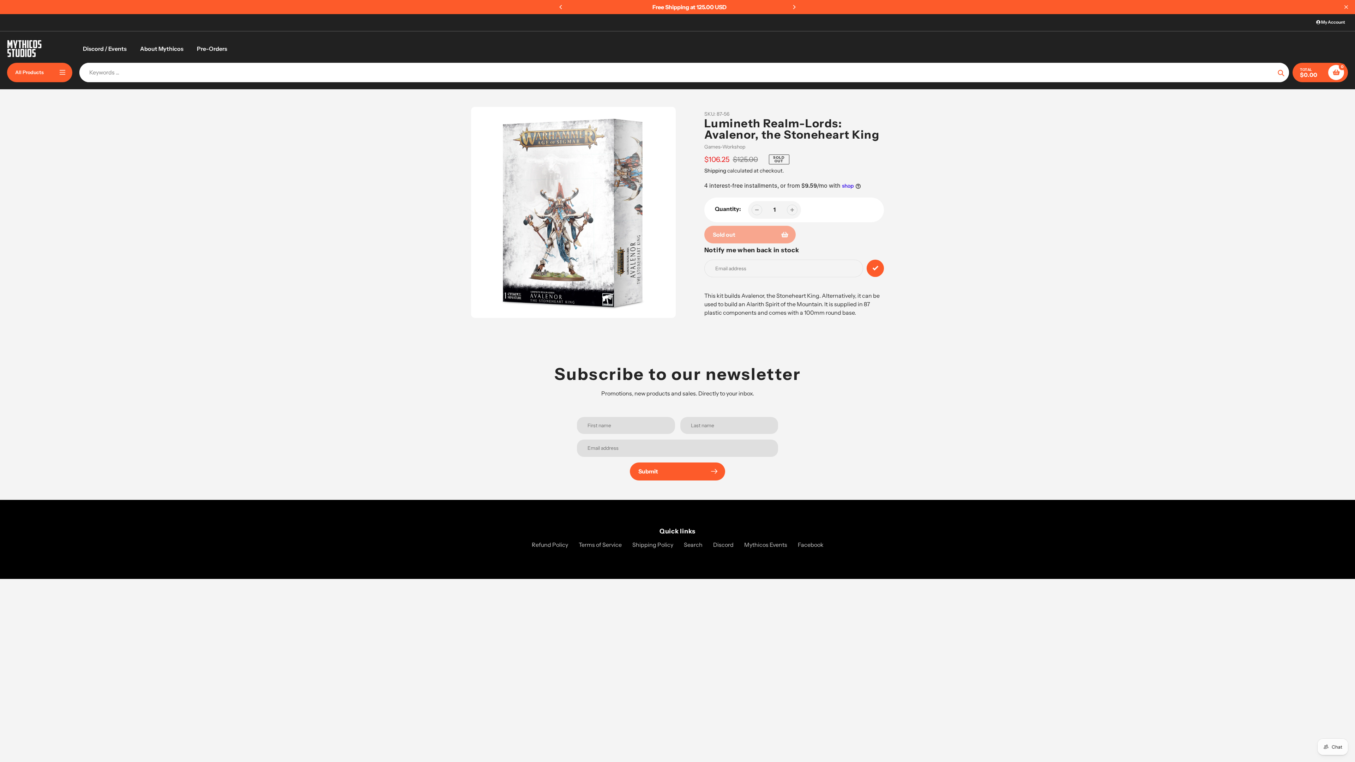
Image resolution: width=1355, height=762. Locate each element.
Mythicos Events (765, 544)
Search (693, 544)
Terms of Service (600, 544)
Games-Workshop (724, 147)
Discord (723, 544)
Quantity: (728, 208)
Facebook (811, 544)
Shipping (715, 170)
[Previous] (561, 7)
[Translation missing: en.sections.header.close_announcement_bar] (1346, 7)
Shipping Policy (652, 544)
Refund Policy (550, 544)
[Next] (793, 7)
